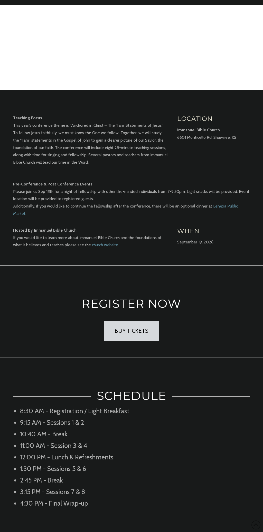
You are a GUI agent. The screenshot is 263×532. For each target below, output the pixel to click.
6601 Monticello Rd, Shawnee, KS (206, 137)
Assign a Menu (247, 2)
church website (105, 244)
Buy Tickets (131, 330)
